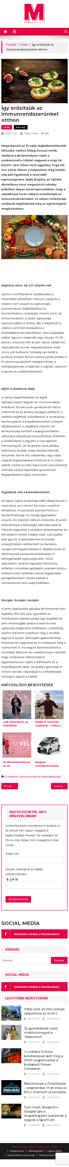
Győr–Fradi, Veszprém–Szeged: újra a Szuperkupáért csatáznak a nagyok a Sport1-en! (45, 1113)
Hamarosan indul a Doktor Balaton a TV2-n (60, 786)
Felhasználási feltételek (52, 1155)
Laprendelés (54, 1151)
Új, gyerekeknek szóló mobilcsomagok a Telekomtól (41, 1033)
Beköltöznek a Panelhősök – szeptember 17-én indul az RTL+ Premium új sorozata (45, 1088)
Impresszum (17, 1151)
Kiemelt (20, 127)
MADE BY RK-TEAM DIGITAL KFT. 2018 (34, 1147)
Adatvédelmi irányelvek (21, 1155)
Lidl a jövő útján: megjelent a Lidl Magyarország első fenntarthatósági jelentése (12, 786)
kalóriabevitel (51, 776)
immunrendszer (30, 776)
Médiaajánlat (35, 1151)
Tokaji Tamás (31, 133)
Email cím (12, 853)
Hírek (7, 127)
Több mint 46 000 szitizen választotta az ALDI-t (44, 1011)
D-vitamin (11, 776)
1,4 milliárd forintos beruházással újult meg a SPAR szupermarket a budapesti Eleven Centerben (43, 1060)
